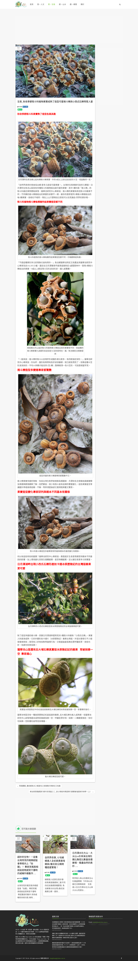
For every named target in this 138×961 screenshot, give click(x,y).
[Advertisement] (69, 29)
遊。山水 (62, 4)
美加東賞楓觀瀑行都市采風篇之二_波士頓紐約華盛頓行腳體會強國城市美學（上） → (62, 792)
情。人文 (40, 4)
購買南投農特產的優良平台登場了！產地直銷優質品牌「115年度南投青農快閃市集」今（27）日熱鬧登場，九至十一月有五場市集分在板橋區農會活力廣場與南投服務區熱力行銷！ (69, 945)
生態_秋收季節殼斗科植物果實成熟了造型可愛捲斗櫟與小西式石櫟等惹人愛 (55, 101)
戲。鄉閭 (73, 4)
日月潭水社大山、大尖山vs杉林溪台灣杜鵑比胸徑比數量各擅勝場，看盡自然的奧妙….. (82, 859)
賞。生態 (51, 4)
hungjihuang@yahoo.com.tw (100, 922)
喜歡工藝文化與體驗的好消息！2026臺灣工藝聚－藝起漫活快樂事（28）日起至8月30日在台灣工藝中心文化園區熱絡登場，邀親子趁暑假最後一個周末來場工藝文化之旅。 (69, 935)
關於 (82, 4)
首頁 (31, 4)
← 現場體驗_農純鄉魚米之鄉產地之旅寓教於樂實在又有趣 (38, 786)
